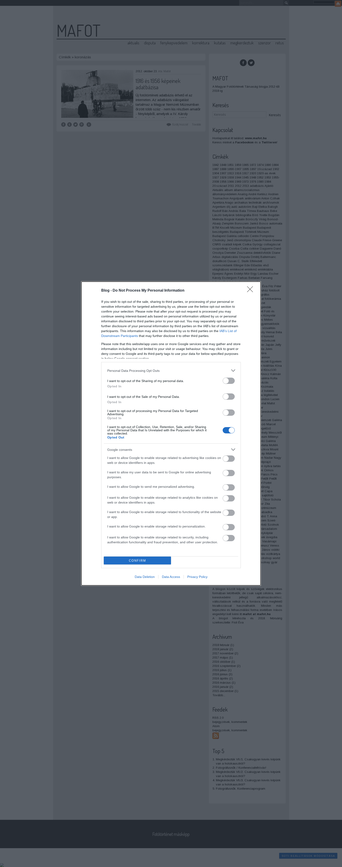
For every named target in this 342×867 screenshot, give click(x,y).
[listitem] (171, 370)
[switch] (229, 381)
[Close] (251, 290)
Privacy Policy (197, 577)
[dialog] (171, 433)
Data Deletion (145, 577)
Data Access (171, 577)
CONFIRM (137, 560)
